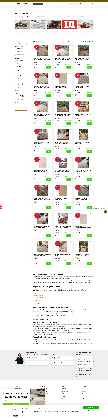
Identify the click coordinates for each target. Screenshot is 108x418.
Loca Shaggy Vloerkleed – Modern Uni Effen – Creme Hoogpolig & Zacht (62, 59)
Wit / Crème (19, 60)
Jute (18, 86)
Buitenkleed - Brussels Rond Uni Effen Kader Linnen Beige (82, 255)
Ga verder (15, 404)
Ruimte (68, 6)
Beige (18, 62)
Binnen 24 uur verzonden (22, 43)
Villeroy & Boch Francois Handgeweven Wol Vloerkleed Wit (83, 227)
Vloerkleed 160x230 (39, 295)
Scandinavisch (20, 54)
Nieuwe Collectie (32, 6)
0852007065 (62, 283)
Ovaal (18, 76)
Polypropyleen (20, 83)
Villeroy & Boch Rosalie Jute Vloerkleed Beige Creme (61, 87)
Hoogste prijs (90, 41)
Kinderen (74, 6)
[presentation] (86, 34)
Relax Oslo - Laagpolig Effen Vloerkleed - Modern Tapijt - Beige (42, 59)
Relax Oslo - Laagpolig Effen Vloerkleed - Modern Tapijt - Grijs (82, 199)
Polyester (19, 84)
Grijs (18, 64)
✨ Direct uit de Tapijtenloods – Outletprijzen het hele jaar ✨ (54, 1)
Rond (47, 6)
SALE (89, 6)
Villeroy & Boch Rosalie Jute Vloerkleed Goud (61, 199)
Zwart (18, 66)
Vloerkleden (17, 6)
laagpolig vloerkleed (72, 313)
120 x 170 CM (20, 96)
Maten (52, 6)
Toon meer (24, 17)
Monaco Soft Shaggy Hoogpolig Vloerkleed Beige (82, 87)
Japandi (19, 51)
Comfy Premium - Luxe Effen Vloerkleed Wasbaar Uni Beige (61, 143)
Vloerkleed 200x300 (39, 298)
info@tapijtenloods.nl (89, 394)
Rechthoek (19, 74)
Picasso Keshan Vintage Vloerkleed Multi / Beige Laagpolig (42, 227)
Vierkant (18, 75)
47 (66, 269)
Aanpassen (90, 410)
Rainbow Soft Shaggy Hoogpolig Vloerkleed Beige (41, 143)
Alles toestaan (91, 407)
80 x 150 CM (20, 95)
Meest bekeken (76, 41)
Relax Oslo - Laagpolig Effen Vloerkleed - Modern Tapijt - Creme (42, 87)
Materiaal (63, 6)
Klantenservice (63, 3)
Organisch (19, 78)
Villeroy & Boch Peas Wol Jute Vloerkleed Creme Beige (40, 171)
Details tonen (25, 415)
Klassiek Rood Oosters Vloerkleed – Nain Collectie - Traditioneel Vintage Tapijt (63, 227)
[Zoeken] (81, 4)
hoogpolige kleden (61, 315)
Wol (18, 87)
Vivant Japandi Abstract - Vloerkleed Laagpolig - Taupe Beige (42, 255)
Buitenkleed (24, 6)
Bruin (18, 63)
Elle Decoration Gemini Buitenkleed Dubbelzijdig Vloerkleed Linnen (63, 171)
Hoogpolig (19, 48)
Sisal (18, 88)
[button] (105, 211)
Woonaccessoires (82, 6)
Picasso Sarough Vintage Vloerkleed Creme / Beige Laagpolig (83, 171)
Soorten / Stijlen (41, 6)
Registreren (43, 386)
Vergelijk (37, 64)
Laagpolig (19, 50)
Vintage (19, 52)
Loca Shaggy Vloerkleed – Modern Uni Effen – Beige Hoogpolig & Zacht (42, 115)
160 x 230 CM (20, 99)
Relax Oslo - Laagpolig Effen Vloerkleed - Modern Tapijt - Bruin (42, 199)
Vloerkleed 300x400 (39, 300)
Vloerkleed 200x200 (39, 297)
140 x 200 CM (20, 98)
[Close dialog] (44, 389)
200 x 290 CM (20, 100)
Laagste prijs (83, 41)
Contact (16, 386)
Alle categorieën (37, 3)
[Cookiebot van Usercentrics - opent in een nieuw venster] (15, 416)
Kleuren (57, 6)
